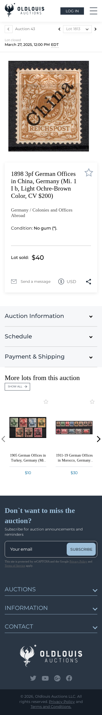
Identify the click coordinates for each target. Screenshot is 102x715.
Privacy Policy (78, 561)
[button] (97, 438)
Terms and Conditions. (51, 706)
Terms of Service (15, 565)
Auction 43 (25, 28)
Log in (72, 11)
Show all (15, 386)
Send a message (35, 281)
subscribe (81, 549)
